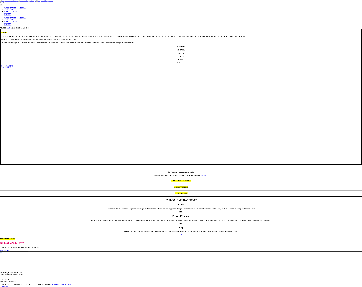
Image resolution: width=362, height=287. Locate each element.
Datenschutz (63, 284)
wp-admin (9, 28)
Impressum (55, 284)
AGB (69, 284)
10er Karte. (204, 175)
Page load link (4, 286)
